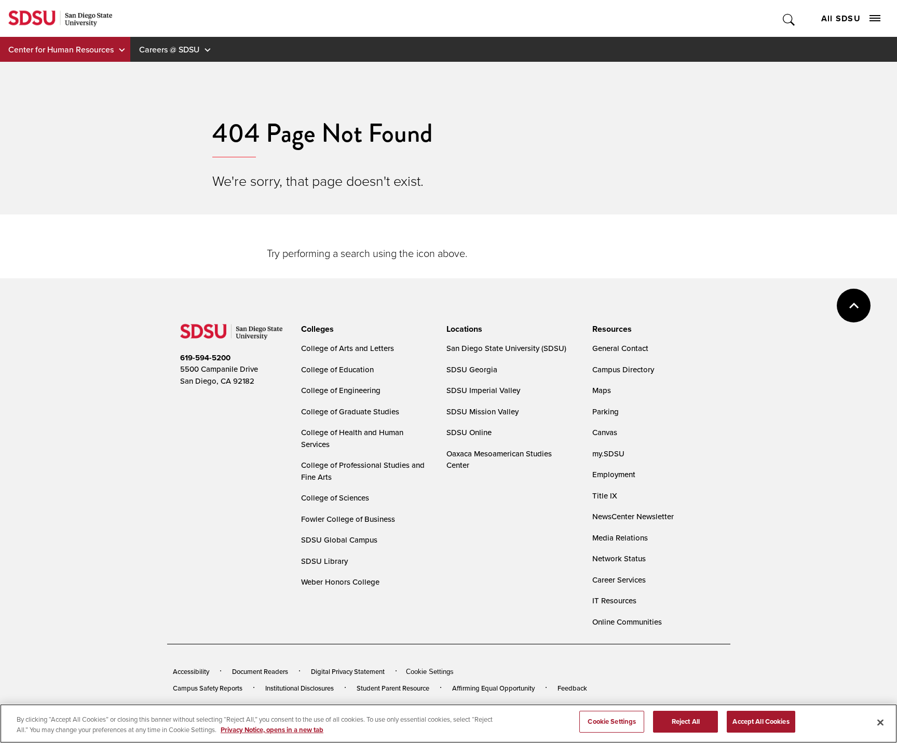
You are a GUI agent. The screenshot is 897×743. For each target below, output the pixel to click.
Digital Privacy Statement (348, 671)
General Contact (620, 348)
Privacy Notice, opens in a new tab (272, 730)
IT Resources (614, 600)
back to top (854, 305)
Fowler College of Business (348, 519)
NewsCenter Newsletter (633, 516)
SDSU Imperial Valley (483, 390)
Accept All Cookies (760, 721)
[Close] (880, 722)
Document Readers (260, 671)
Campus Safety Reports (207, 688)
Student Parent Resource (393, 688)
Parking (605, 411)
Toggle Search (789, 18)
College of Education (337, 369)
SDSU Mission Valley (482, 411)
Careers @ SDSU (169, 49)
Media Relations (620, 537)
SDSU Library (324, 561)
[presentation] (316, 329)
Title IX (604, 495)
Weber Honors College (340, 581)
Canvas (604, 432)
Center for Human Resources (61, 49)
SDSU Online (469, 432)
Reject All (686, 721)
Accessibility (191, 671)
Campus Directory (623, 369)
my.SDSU (608, 453)
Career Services (619, 579)
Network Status (619, 558)
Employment (613, 474)
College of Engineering (340, 390)
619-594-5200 (205, 357)
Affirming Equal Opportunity (493, 688)
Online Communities (627, 621)
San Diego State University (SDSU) (506, 348)
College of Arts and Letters (347, 348)
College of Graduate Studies (350, 411)
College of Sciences (335, 497)
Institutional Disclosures (299, 688)
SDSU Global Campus (339, 539)
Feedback (572, 688)
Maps (601, 390)
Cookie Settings (430, 672)
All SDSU (841, 18)
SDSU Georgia (471, 369)
